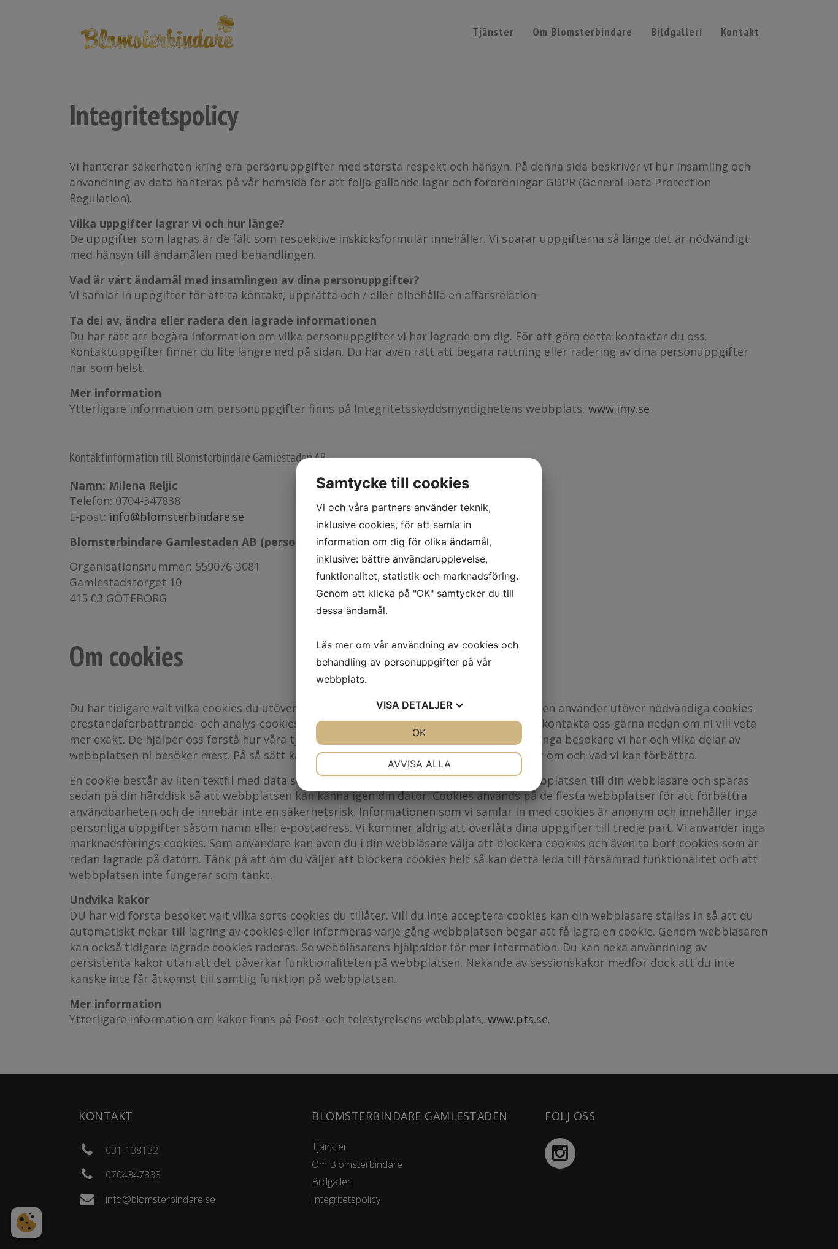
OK (419, 732)
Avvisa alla (419, 764)
